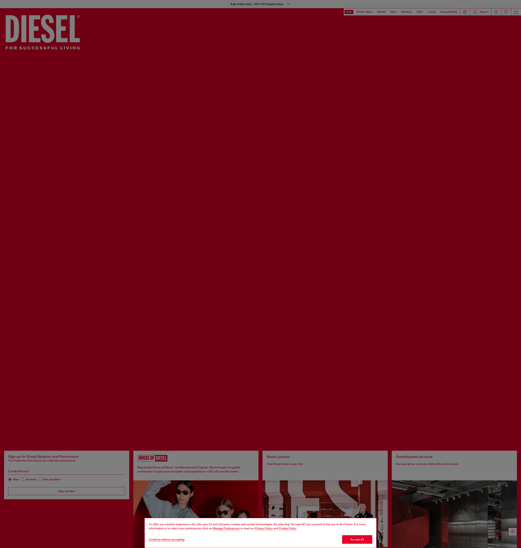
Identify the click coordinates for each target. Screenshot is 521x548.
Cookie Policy (287, 528)
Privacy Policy (264, 528)
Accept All (357, 539)
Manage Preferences (226, 528)
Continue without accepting (167, 539)
